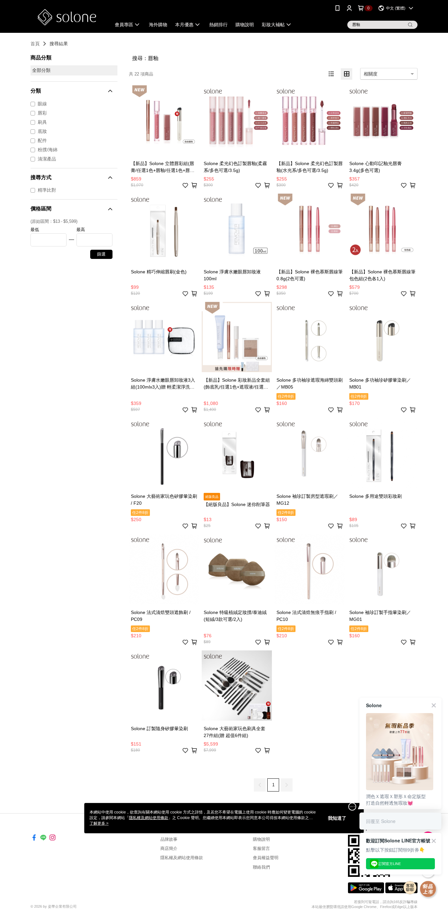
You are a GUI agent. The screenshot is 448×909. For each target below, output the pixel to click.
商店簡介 (168, 848)
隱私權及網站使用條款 (181, 857)
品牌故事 (168, 839)
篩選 (101, 254)
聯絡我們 (261, 867)
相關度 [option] (370, 73)
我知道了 (337, 818)
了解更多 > (99, 823)
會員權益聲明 (265, 857)
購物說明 (261, 839)
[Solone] (67, 17)
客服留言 (261, 848)
